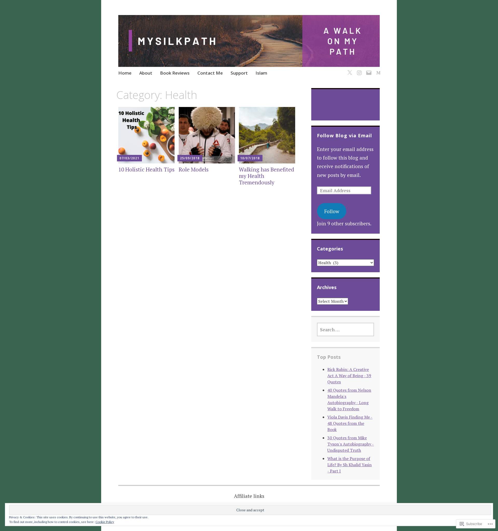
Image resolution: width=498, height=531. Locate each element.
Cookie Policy (104, 522)
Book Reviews (175, 73)
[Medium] (377, 70)
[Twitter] (349, 70)
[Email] (368, 70)
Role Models (194, 169)
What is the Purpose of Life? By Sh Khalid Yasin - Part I (349, 465)
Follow (331, 211)
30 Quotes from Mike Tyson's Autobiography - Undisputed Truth (350, 444)
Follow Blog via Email (344, 135)
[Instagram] (358, 70)
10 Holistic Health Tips (146, 169)
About (145, 73)
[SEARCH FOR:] (345, 329)
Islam (261, 73)
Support (239, 73)
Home (125, 73)
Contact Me (210, 73)
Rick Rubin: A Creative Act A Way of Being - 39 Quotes (349, 376)
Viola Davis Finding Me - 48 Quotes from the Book (349, 423)
